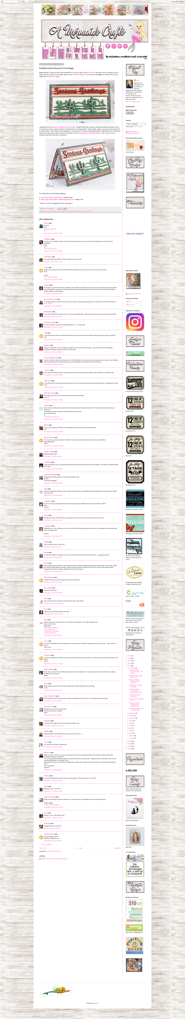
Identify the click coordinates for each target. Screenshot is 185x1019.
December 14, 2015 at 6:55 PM (53, 571)
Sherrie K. (47, 752)
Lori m (46, 641)
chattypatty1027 (49, 834)
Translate (140, 126)
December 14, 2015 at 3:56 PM (53, 509)
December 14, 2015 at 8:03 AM (53, 279)
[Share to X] (62, 209)
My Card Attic (48, 303)
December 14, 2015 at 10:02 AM (53, 364)
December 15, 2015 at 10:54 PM (53, 725)
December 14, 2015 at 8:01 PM (53, 593)
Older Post (118, 848)
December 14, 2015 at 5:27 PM (53, 547)
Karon (46, 786)
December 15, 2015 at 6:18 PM (53, 715)
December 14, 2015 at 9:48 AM (53, 352)
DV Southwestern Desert (78, 211)
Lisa (137, 80)
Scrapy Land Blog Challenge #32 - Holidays (134, 681)
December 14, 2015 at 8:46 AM (53, 293)
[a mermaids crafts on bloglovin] (135, 234)
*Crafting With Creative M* (51, 417)
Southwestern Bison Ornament (135, 695)
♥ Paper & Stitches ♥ (50, 633)
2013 (129, 743)
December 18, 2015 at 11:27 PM (53, 807)
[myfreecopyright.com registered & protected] (135, 133)
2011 (129, 749)
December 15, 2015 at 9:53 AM (53, 649)
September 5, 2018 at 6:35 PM (53, 841)
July (130, 723)
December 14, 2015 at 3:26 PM (53, 495)
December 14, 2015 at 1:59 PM (53, 456)
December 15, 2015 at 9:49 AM (53, 635)
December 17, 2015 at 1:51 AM (53, 780)
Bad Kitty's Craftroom (50, 229)
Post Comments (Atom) (53, 851)
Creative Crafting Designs (51, 804)
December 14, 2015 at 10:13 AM (53, 400)
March (131, 733)
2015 (129, 666)
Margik (46, 552)
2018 (129, 658)
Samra (46, 267)
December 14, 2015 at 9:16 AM (53, 316)
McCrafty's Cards (49, 393)
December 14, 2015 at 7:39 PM (53, 582)
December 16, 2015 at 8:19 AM (53, 747)
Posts (130, 301)
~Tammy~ (47, 370)
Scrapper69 (47, 526)
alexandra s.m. (48, 706)
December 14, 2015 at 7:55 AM (53, 251)
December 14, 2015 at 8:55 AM (53, 306)
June (130, 725)
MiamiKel (47, 345)
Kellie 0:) (46, 775)
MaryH (46, 563)
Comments (131, 305)
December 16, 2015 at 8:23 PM (53, 770)
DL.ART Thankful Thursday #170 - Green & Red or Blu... (136, 691)
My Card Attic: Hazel (50, 299)
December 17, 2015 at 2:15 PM (53, 791)
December (132, 668)
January (131, 738)
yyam (45, 813)
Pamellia (46, 285)
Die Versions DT (54, 211)
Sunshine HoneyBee (50, 474)
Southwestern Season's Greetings (136, 686)
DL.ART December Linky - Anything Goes (136, 709)
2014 (129, 741)
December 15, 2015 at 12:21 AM (53, 614)
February (132, 735)
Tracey (46, 742)
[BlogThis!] (60, 209)
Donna (46, 515)
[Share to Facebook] (64, 209)
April (45, 333)
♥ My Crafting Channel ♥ (51, 627)
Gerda (46, 683)
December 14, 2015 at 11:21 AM (53, 419)
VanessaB (47, 823)
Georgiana (47, 721)
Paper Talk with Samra (50, 277)
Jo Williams (47, 239)
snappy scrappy (49, 451)
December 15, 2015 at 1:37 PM (53, 690)
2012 (129, 746)
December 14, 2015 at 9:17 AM (53, 327)
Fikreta (46, 223)
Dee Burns (47, 655)
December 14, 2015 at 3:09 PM (53, 469)
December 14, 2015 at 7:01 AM (53, 233)
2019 (129, 656)
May (130, 728)
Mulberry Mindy (48, 669)
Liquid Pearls (89, 211)
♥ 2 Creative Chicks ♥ (50, 629)
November (132, 713)
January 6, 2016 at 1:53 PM (52, 828)
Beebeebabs (48, 311)
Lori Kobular (47, 257)
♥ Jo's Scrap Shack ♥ (50, 248)
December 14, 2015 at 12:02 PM (53, 431)
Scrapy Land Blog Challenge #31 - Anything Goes (134, 704)
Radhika (46, 731)
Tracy (45, 609)
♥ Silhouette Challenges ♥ (51, 631)
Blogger (96, 1003)
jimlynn (46, 425)
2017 (129, 661)
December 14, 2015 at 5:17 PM (53, 536)
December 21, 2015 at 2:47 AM (53, 818)
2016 (129, 663)
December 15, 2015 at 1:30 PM (53, 678)
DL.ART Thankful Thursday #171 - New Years (136, 671)
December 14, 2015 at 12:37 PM (53, 446)
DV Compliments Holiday (65, 211)
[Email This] (58, 209)
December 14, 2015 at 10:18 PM (53, 603)
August (131, 720)
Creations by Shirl (49, 322)
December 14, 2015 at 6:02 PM (53, 557)
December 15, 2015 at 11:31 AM (53, 664)
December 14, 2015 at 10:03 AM (53, 375)
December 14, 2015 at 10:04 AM (53, 387)
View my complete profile (133, 101)
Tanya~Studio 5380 (50, 696)
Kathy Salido (48, 588)
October (131, 715)
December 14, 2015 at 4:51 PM (53, 520)
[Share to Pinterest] (66, 209)
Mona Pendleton (49, 577)
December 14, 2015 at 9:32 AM (53, 339)
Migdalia (46, 405)
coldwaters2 (47, 501)
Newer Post (43, 848)
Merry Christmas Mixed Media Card (135, 676)
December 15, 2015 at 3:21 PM (53, 701)
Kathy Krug (47, 380)
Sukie (45, 489)
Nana (45, 619)
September (132, 718)
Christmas (46, 211)
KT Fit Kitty (47, 462)
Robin (46, 598)
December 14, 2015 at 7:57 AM (53, 261)
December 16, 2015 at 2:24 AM (53, 736)
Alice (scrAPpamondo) (51, 358)
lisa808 (46, 542)
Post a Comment (46, 844)
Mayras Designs (49, 437)
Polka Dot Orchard (49, 797)
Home (80, 848)
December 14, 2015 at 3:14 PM (53, 483)
